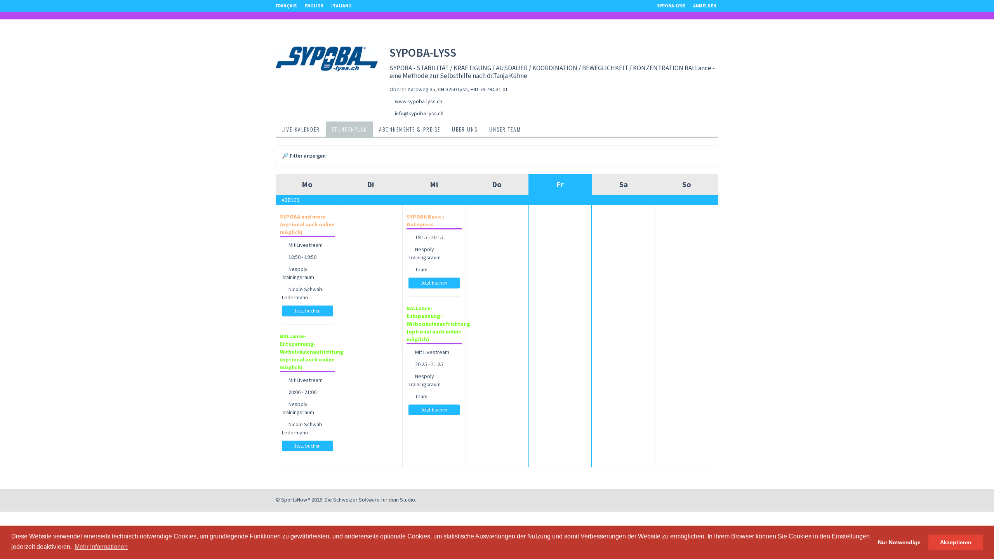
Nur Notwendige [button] (899, 542)
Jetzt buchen (307, 310)
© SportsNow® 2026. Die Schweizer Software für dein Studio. (346, 499)
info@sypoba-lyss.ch (419, 113)
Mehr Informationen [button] (101, 546)
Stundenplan (349, 129)
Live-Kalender (301, 129)
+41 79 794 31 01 (489, 89)
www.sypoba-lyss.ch (418, 101)
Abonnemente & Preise (409, 129)
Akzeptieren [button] (955, 542)
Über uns (465, 129)
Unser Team (505, 129)
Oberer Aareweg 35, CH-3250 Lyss (428, 89)
